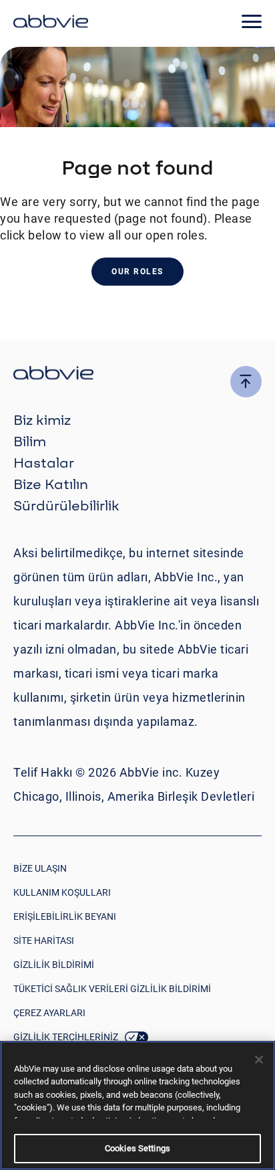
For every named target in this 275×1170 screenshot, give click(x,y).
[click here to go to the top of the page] (246, 381)
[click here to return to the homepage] (50, 23)
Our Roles (137, 271)
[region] (137, 1105)
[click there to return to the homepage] (137, 375)
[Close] (259, 1059)
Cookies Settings (137, 1148)
